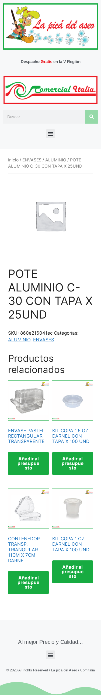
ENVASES (31, 159)
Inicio (13, 159)
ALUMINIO (55, 159)
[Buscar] (91, 117)
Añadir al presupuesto (28, 463)
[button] (50, 133)
